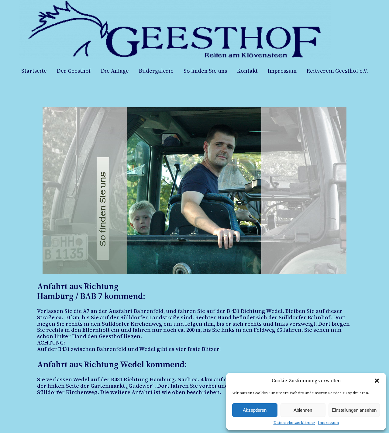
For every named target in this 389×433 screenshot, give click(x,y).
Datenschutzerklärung (294, 422)
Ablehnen (303, 410)
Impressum (328, 422)
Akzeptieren (255, 410)
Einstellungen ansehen (354, 410)
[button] (377, 381)
